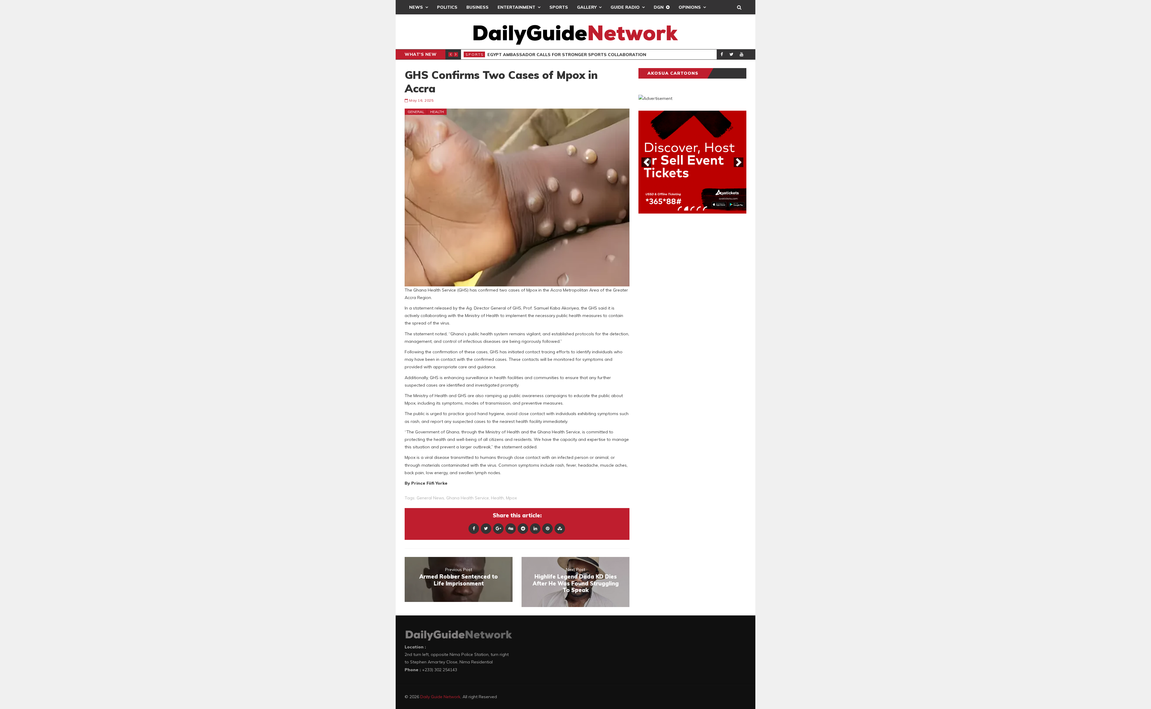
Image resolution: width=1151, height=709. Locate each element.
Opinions (690, 7)
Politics (447, 7)
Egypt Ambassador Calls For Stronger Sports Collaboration (566, 54)
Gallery (586, 7)
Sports (558, 7)
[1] (680, 208)
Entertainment (516, 7)
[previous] (646, 162)
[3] (692, 208)
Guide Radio (625, 7)
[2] (686, 208)
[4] (699, 208)
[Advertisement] (683, 312)
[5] (705, 208)
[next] (738, 162)
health (497, 498)
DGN (659, 7)
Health (437, 111)
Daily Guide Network (440, 696)
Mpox (511, 498)
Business (477, 7)
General (416, 111)
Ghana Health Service (467, 498)
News (416, 7)
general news (430, 498)
